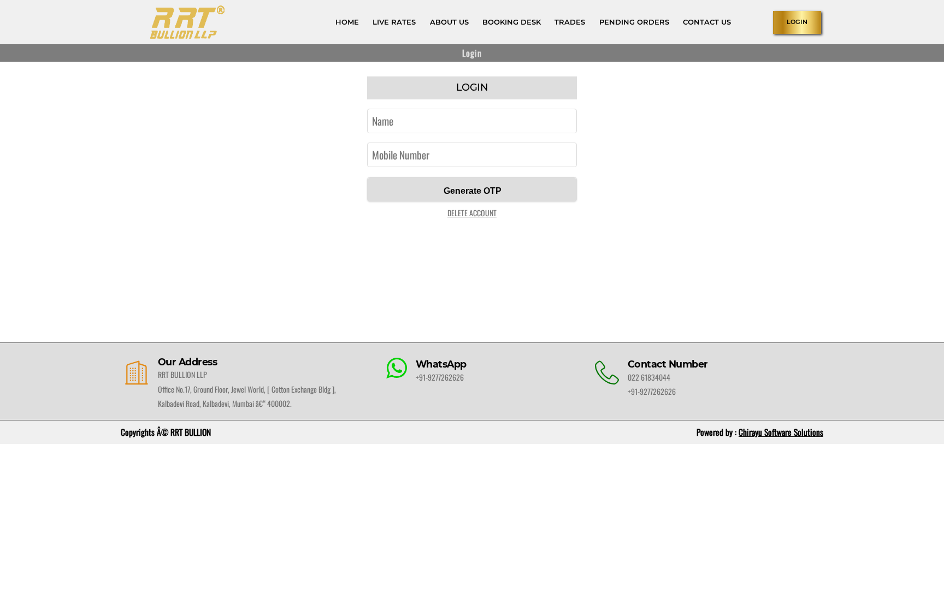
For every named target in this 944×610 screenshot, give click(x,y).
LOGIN (797, 22)
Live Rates (394, 21)
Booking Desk (511, 21)
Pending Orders (634, 21)
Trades (569, 21)
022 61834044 (649, 377)
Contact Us (707, 21)
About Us (449, 21)
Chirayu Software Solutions (781, 432)
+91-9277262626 (440, 377)
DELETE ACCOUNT (472, 212)
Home (347, 21)
